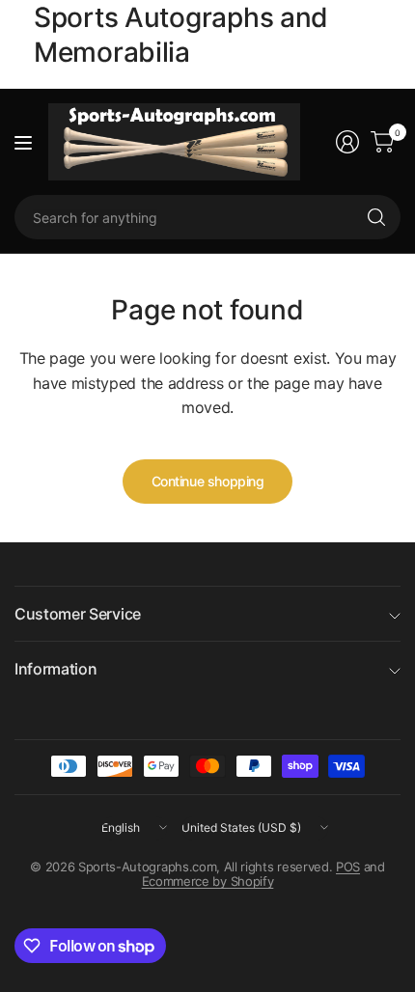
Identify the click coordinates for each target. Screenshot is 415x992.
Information (55, 668)
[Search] (376, 217)
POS (348, 866)
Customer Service (77, 613)
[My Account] (347, 141)
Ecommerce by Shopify (208, 881)
